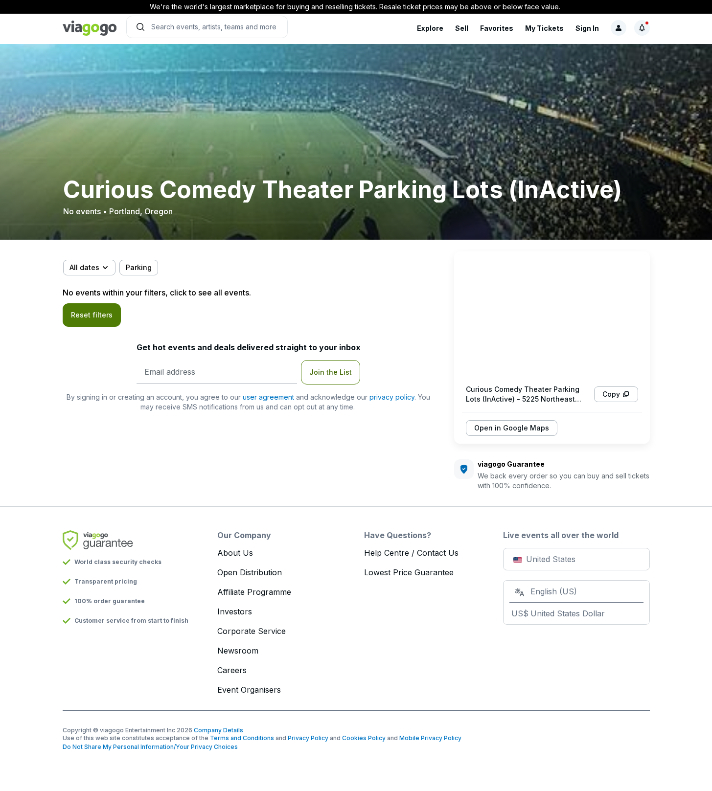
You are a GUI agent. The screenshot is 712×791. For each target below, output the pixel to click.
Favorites (496, 28)
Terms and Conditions (242, 738)
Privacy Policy (308, 738)
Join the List (330, 372)
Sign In (587, 28)
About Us (235, 553)
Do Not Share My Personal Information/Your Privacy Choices (150, 746)
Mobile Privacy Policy (430, 738)
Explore (430, 28)
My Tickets (544, 28)
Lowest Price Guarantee (409, 572)
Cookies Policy (364, 738)
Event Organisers (249, 690)
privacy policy (391, 397)
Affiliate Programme (254, 592)
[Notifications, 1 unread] (642, 28)
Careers (232, 670)
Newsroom (237, 650)
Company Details (218, 730)
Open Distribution (249, 572)
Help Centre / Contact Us (411, 553)
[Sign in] (618, 28)
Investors (234, 611)
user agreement (268, 397)
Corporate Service (251, 631)
